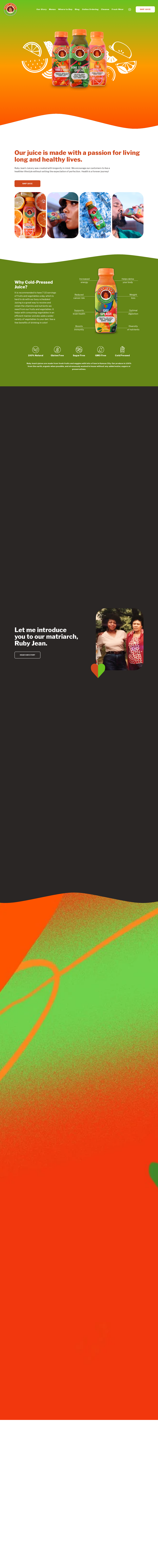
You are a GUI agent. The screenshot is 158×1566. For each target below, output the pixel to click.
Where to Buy (65, 9)
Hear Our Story (27, 655)
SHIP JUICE (145, 9)
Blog (77, 9)
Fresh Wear (118, 9)
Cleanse (105, 9)
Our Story (41, 9)
